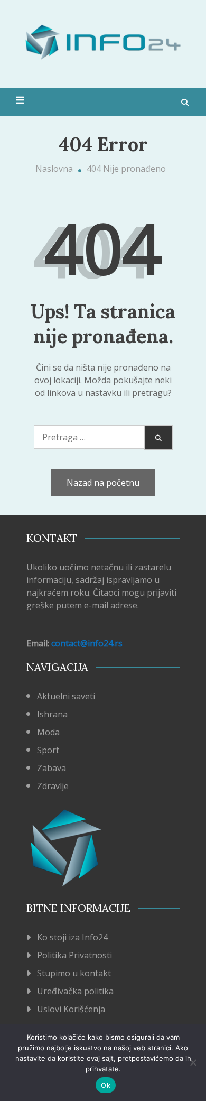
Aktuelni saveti (66, 696)
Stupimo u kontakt (74, 973)
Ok (105, 1085)
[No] (193, 1062)
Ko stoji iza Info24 (72, 937)
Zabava (51, 768)
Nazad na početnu (103, 482)
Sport (48, 750)
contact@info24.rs (87, 643)
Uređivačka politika (75, 991)
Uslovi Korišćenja (71, 1009)
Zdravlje (53, 786)
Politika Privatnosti (74, 955)
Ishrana (52, 714)
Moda (48, 732)
